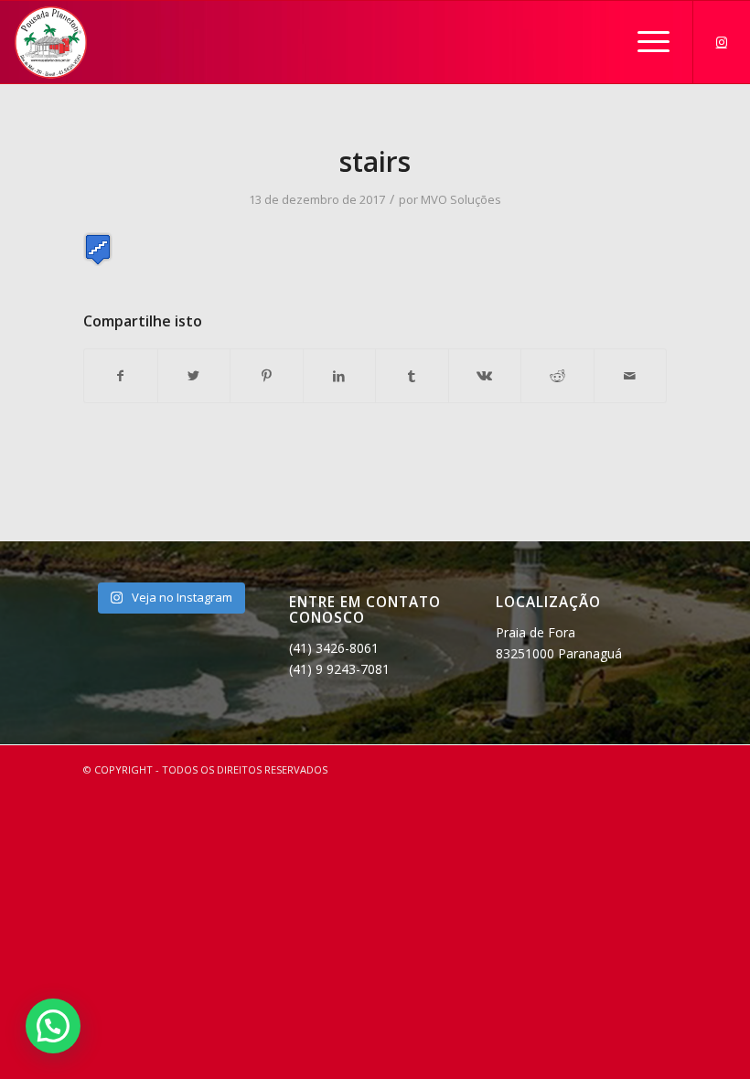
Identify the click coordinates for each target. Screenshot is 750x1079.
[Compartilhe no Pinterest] (266, 375)
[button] (53, 1026)
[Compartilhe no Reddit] (557, 375)
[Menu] (644, 42)
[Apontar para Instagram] (721, 42)
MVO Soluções (461, 199)
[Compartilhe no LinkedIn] (340, 375)
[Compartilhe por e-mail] (631, 375)
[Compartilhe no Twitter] (194, 375)
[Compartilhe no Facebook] (120, 375)
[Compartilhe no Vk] (485, 375)
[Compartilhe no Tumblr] (412, 375)
